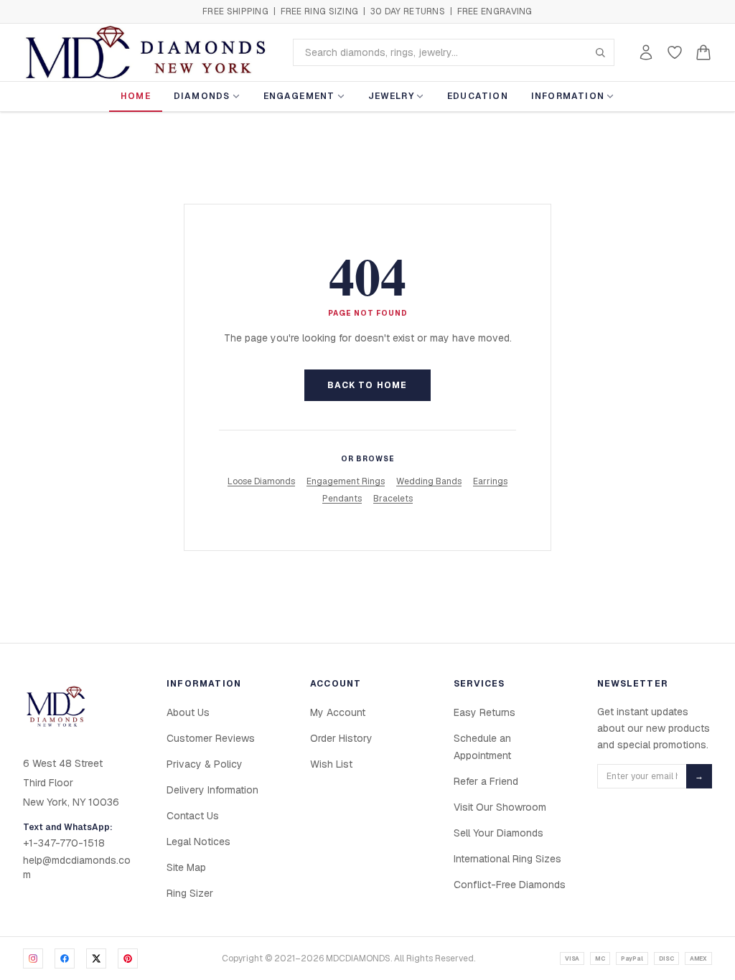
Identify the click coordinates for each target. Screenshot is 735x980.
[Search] (600, 52)
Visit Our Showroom (500, 807)
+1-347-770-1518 (64, 843)
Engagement (299, 96)
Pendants (342, 498)
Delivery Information (212, 789)
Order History (341, 738)
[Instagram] (33, 958)
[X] (96, 958)
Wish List (331, 764)
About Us (188, 712)
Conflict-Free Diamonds (510, 884)
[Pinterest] (128, 958)
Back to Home (367, 385)
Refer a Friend (486, 781)
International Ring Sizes (507, 858)
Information (567, 96)
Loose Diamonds (261, 481)
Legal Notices (198, 841)
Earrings (490, 481)
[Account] (646, 52)
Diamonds (202, 96)
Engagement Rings (345, 481)
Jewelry (391, 96)
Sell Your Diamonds (498, 832)
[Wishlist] (674, 52)
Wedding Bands (429, 481)
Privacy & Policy (205, 764)
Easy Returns (484, 712)
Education (477, 96)
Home (136, 96)
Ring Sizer (190, 893)
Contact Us (193, 815)
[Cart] (703, 52)
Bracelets (393, 498)
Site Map (186, 867)
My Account (337, 712)
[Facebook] (65, 958)
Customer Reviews (211, 738)
